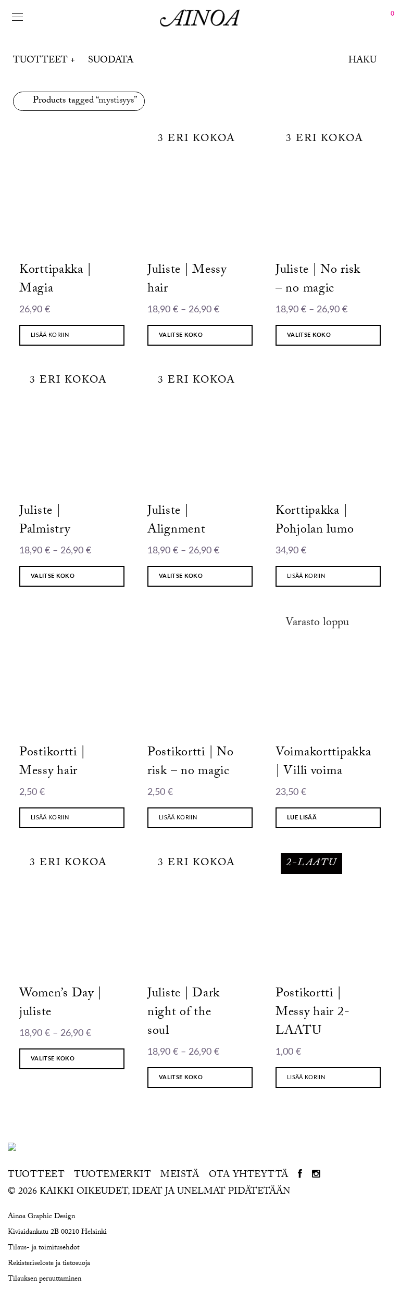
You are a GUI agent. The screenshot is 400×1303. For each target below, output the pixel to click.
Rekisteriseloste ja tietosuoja (49, 1264)
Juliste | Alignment (176, 521)
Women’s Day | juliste (60, 1004)
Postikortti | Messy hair (52, 763)
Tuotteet (36, 1176)
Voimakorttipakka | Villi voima (323, 763)
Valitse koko (181, 335)
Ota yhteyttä (249, 1176)
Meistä (179, 1176)
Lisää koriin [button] (50, 335)
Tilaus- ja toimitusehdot (43, 1248)
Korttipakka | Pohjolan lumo (315, 521)
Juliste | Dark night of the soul (183, 1013)
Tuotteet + (44, 61)
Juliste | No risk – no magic (318, 280)
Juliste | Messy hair (187, 280)
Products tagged (85, 101)
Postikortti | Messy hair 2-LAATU (312, 1013)
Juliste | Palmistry (44, 521)
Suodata (110, 61)
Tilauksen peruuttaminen (44, 1279)
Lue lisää (302, 817)
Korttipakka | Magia (55, 280)
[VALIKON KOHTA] (300, 1176)
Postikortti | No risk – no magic (190, 763)
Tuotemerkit (112, 1176)
